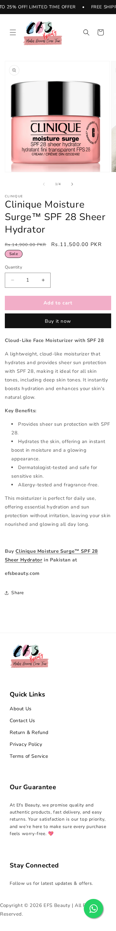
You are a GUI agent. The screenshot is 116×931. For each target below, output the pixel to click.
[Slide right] (72, 184)
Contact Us (22, 720)
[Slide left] (44, 184)
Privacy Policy (26, 744)
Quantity (13, 267)
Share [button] (17, 593)
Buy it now (58, 321)
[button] (13, 32)
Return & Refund (29, 732)
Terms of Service (29, 756)
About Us (21, 708)
